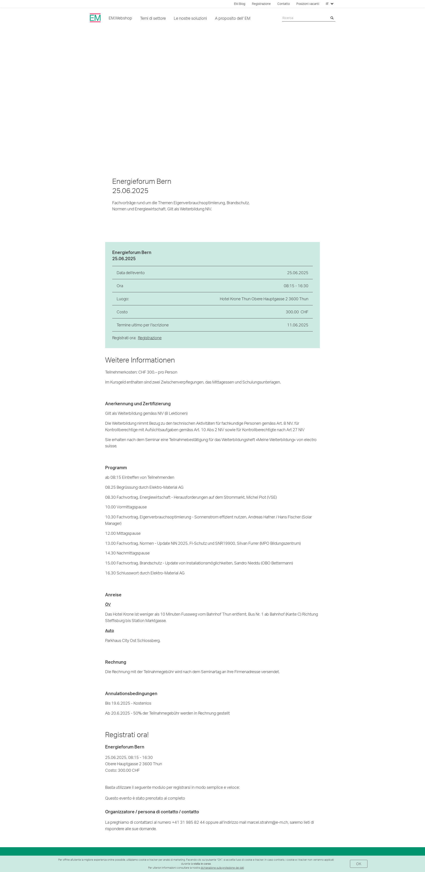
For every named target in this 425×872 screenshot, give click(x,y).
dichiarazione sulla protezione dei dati (222, 867)
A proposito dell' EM (232, 18)
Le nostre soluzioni (190, 18)
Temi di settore (153, 18)
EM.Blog (239, 3)
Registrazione (261, 3)
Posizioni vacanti (307, 3)
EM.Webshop (120, 17)
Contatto (283, 3)
